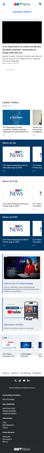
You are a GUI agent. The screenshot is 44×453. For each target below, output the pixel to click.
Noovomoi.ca (7, 439)
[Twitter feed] (15, 380)
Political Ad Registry (9, 413)
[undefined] (16, 123)
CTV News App (25, 373)
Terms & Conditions (9, 411)
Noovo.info (6, 436)
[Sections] (4, 4)
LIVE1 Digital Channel (26, 355)
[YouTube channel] (24, 380)
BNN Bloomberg (8, 425)
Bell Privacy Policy (9, 408)
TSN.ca (5, 427)
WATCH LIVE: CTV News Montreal (18, 284)
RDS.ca (5, 441)
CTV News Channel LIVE (8, 355)
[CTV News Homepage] (22, 4)
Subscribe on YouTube (13, 325)
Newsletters (37, 373)
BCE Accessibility (9, 399)
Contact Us (14, 373)
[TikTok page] (20, 380)
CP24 (4, 422)
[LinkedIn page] (28, 380)
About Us (6, 373)
